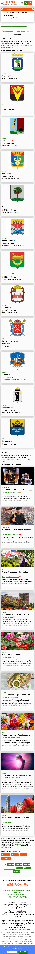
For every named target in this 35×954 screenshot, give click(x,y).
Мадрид (5, 76)
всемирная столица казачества (13, 245)
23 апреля (18, 865)
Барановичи (7, 274)
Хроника (23, 855)
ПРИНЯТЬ (23, 952)
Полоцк (5, 374)
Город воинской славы (10, 145)
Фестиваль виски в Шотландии (14, 489)
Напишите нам (18, 844)
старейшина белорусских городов (14, 379)
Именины (15, 855)
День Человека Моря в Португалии (16, 695)
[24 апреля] (1, 35)
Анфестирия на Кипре (11, 655)
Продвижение (14, 890)
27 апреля (27, 868)
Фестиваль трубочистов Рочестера (16, 530)
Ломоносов (6, 207)
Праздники (5, 855)
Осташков (6, 441)
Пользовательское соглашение (17, 896)
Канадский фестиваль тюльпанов (16, 817)
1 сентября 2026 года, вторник (17, 13)
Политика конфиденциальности (17, 897)
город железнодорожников (11, 279)
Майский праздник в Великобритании (17, 572)
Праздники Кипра (7, 657)
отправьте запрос (27, 943)
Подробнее (12, 952)
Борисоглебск (8, 107)
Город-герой (6, 346)
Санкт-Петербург (9, 341)
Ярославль (6, 408)
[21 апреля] (5, 864)
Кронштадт (6, 140)
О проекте (7, 890)
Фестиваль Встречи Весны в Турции (16, 614)
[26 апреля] (23, 35)
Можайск (5, 307)
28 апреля (16, 871)
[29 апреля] (21, 871)
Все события (6, 858)
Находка (5, 174)
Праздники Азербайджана (10, 737)
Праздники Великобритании (10, 492)
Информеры (17, 892)
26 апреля (19, 868)
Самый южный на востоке (11, 178)
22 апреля (10, 865)
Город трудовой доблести (11, 413)
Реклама (21, 890)
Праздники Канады (8, 822)
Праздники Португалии (9, 697)
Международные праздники (10, 780)
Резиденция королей (9, 78)
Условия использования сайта (17, 894)
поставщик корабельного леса (12, 112)
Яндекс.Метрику (17, 948)
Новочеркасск (7, 240)
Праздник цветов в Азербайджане (16, 735)
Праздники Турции (7, 617)
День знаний (8, 15)
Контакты (28, 890)
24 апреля (26, 865)
